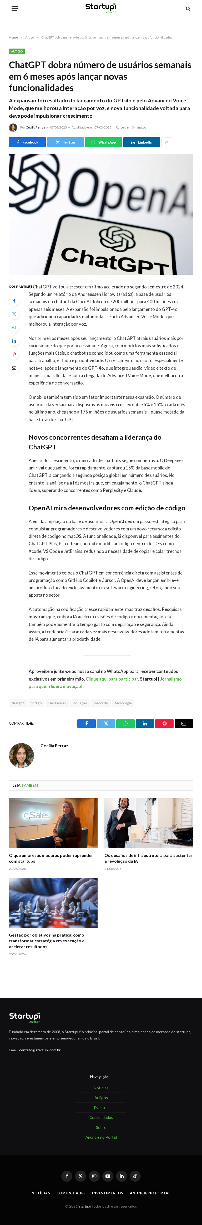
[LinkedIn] (14, 341)
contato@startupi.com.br (39, 1050)
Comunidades (71, 1193)
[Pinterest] (14, 354)
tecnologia (123, 703)
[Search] (187, 9)
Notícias (41, 1193)
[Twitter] (14, 314)
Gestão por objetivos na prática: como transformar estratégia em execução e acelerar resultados (46, 940)
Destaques (57, 703)
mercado (101, 703)
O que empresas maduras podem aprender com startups (51, 858)
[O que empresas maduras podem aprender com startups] (53, 823)
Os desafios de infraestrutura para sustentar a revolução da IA (148, 858)
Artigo (17, 51)
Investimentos (107, 1193)
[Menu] (15, 9)
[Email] (14, 368)
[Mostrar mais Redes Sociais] (166, 142)
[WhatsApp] (14, 327)
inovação (80, 703)
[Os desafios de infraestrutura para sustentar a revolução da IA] (148, 823)
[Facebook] (14, 300)
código (36, 703)
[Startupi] (101, 8)
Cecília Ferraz (35, 127)
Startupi (84, 1206)
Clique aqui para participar (112, 679)
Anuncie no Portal (150, 1193)
